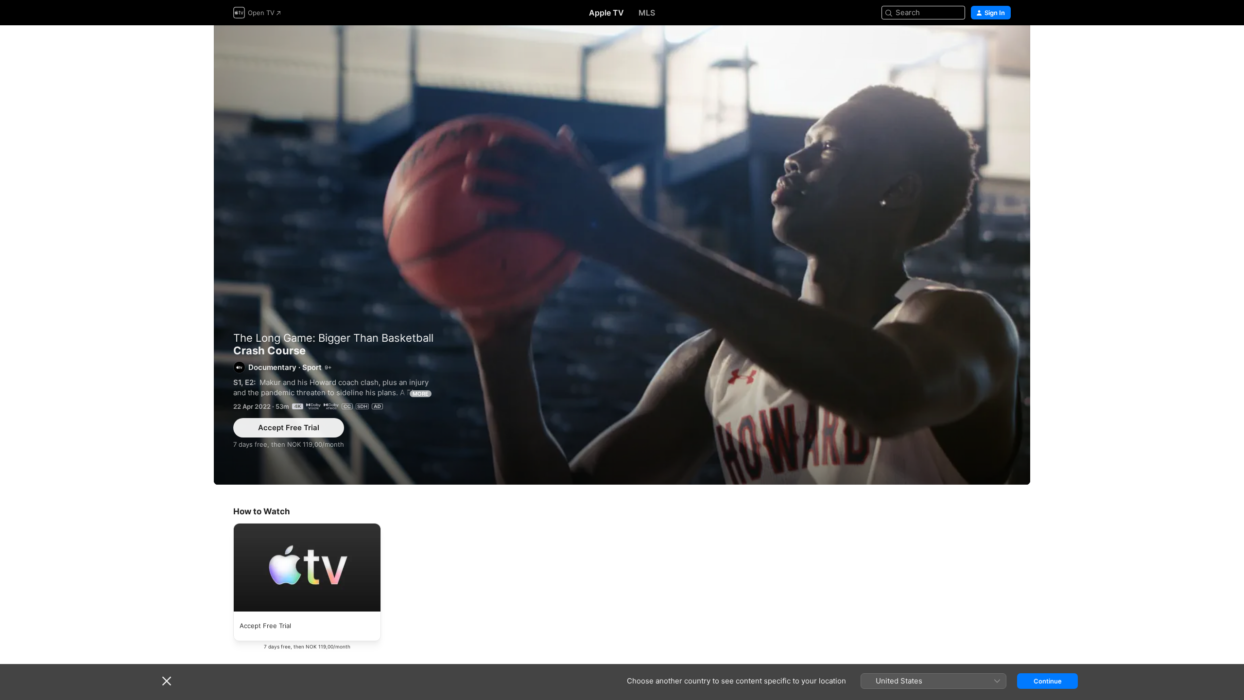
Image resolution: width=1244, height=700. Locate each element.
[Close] (166, 681)
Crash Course (622, 255)
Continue (1048, 681)
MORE (421, 393)
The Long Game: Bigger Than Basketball (333, 338)
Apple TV (606, 13)
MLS (647, 13)
